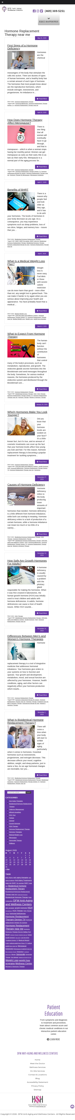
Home (37, 1060)
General (11, 821)
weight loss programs (40, 319)
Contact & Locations (37, 1075)
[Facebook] (34, 11)
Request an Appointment (48, 21)
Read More (43, 99)
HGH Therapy (41, 394)
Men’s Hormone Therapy (14, 703)
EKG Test (12, 815)
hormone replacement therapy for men (18, 244)
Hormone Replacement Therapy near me (26, 105)
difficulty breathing (15, 812)
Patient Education (54, 1010)
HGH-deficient (8, 910)
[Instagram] (38, 11)
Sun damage (14, 957)
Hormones (37, 470)
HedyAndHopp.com (41, 1106)
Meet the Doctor (37, 1063)
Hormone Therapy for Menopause (20, 175)
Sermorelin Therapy (15, 840)
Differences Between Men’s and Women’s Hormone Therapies (26, 638)
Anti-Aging (9, 877)
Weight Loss (29, 319)
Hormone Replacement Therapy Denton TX (28, 171)
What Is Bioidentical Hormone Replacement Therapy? (25, 721)
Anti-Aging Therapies (16, 801)
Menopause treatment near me (23, 949)
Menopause (13, 837)
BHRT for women (24, 241)
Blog (37, 1078)
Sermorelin (20, 954)
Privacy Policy (37, 1086)
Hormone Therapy (23, 397)
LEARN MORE (54, 1039)
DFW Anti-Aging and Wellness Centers (26, 315)
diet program (9, 908)
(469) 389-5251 (55, 11)
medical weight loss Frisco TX (18, 943)
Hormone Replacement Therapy (24, 101)
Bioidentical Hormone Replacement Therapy (27, 239)
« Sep (7, 869)
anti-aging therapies (20, 878)
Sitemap (37, 1090)
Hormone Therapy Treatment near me (37, 701)
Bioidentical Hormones (22, 894)
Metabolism (20, 952)
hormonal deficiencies (21, 103)
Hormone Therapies (15, 832)
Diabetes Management (16, 809)
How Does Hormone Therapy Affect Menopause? (24, 121)
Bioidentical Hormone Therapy (35, 243)
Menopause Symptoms (37, 175)
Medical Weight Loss (21, 314)
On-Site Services (37, 1071)
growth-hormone (43, 466)
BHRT (17, 241)
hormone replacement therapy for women (27, 700)
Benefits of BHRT (17, 189)
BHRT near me (34, 241)
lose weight (17, 937)
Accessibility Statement (37, 1082)
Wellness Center (23, 963)
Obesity (13, 954)
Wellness (12, 843)
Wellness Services (37, 1067)
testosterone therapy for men (30, 703)
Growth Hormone (14, 823)
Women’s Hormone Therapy (37, 397)
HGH (35, 394)
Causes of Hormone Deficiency (26, 484)
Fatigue (11, 818)
